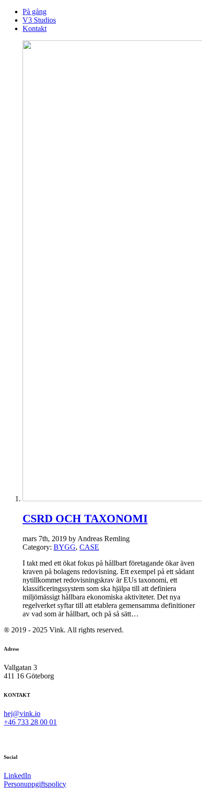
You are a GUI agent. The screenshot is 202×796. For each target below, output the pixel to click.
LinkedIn (17, 776)
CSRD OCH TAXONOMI (85, 518)
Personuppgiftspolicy (35, 784)
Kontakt (35, 28)
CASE (89, 547)
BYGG (65, 547)
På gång (35, 12)
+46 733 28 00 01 (30, 722)
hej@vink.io (22, 713)
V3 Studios (39, 20)
